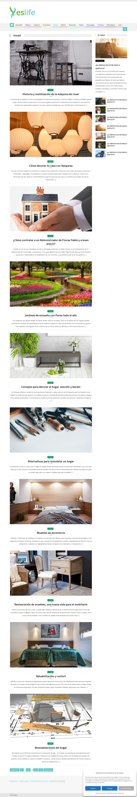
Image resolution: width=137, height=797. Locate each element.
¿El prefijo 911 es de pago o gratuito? (117, 153)
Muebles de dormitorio (51, 533)
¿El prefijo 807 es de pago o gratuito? (117, 109)
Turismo (101, 25)
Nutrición (72, 25)
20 (35, 770)
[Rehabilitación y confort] (51, 644)
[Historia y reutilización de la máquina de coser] (51, 62)
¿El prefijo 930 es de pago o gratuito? (117, 118)
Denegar (109, 788)
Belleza (28, 25)
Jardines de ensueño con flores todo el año (51, 315)
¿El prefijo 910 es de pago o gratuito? (117, 144)
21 (41, 770)
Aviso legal (121, 793)
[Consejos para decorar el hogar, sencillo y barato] (51, 355)
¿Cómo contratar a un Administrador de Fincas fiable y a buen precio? (51, 242)
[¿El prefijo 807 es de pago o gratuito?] (100, 110)
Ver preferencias (126, 788)
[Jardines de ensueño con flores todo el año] (51, 284)
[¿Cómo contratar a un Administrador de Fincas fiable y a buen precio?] (51, 208)
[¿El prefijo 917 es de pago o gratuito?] (100, 101)
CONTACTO (14, 781)
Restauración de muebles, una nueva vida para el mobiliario (50, 604)
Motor (63, 25)
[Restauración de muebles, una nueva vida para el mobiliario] (51, 573)
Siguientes (48, 770)
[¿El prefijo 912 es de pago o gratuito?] (100, 136)
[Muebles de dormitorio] (51, 501)
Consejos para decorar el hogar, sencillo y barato (50, 387)
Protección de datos (112, 793)
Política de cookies (100, 793)
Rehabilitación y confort (51, 676)
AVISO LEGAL (24, 781)
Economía (46, 25)
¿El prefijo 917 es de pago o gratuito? (117, 101)
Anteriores (14, 770)
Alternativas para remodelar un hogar (51, 461)
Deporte (37, 25)
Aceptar (93, 788)
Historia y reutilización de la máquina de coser (51, 94)
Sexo (120, 25)
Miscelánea (111, 25)
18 (28, 770)
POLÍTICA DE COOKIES (57, 781)
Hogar (56, 25)
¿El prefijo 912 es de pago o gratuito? (117, 136)
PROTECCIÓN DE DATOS (39, 781)
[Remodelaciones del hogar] (51, 716)
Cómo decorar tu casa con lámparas (51, 165)
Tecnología (90, 25)
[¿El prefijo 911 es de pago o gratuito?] (100, 153)
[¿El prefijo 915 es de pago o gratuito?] (111, 48)
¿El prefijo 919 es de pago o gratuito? (117, 127)
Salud (81, 25)
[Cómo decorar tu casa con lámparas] (51, 134)
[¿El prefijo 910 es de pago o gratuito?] (100, 145)
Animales (19, 25)
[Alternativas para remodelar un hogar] (51, 430)
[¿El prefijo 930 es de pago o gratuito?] (100, 118)
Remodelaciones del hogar (51, 748)
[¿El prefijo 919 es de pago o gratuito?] (100, 127)
